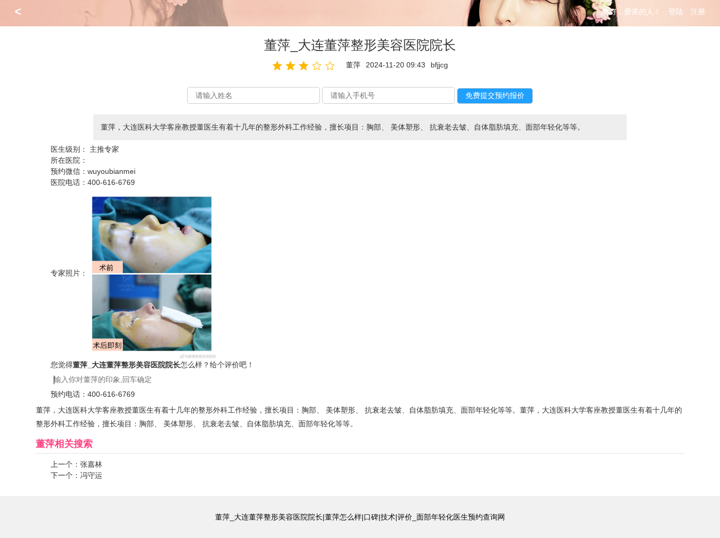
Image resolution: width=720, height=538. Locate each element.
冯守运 (91, 475)
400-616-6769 (111, 182)
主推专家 (104, 149)
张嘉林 (91, 464)
